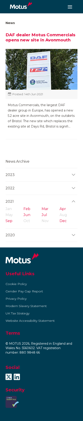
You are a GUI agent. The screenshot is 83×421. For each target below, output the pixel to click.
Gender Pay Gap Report (24, 291)
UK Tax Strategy (17, 313)
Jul (44, 215)
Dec (63, 221)
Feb (26, 209)
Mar (45, 209)
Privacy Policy (16, 299)
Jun (26, 215)
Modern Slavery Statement (26, 306)
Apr (63, 209)
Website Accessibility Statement (30, 321)
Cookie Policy (16, 284)
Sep (9, 221)
